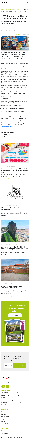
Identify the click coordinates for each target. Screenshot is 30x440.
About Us (3, 414)
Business (3, 218)
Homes (17, 395)
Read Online (15, 315)
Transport (18, 402)
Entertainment (4, 257)
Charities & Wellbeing (6, 178)
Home (3, 9)
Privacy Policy (5, 431)
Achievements (5, 395)
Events (17, 392)
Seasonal (18, 400)
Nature (17, 397)
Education (16, 9)
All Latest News (5, 392)
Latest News (9, 9)
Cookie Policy (4, 433)
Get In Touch (4, 424)
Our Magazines (5, 416)
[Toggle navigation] (27, 3)
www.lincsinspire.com (7, 126)
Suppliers (3, 419)
